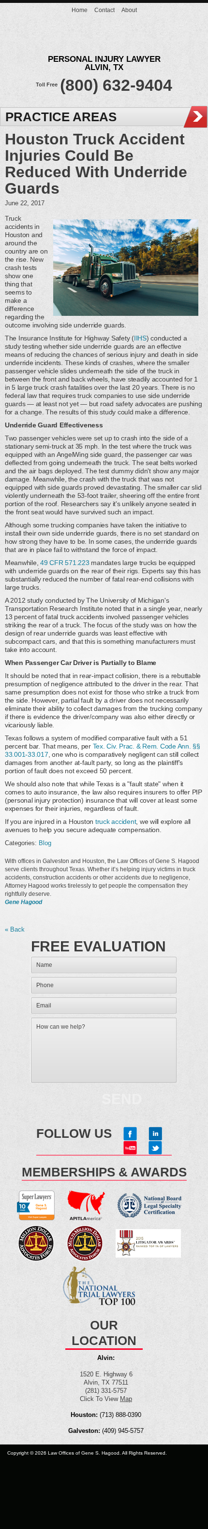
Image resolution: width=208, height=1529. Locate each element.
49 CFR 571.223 (64, 562)
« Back (15, 929)
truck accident (115, 821)
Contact (104, 10)
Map (126, 1398)
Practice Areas (61, 117)
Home (80, 10)
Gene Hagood (23, 902)
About (129, 10)
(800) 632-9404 (116, 85)
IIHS (140, 338)
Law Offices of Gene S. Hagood (104, 39)
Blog (45, 843)
